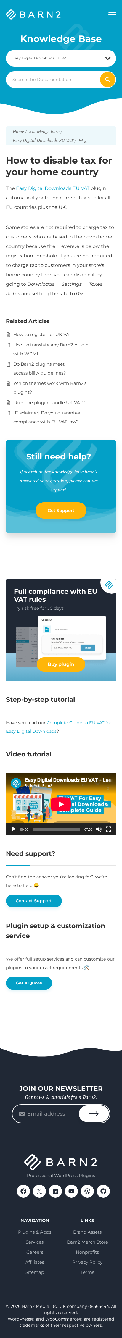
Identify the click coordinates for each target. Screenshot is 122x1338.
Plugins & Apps (34, 1232)
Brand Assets (87, 1232)
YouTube (71, 1191)
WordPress (87, 1191)
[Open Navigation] (112, 15)
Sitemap (34, 1272)
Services (35, 1242)
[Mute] (99, 829)
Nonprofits (87, 1252)
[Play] (14, 829)
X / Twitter (39, 1191)
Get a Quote (29, 983)
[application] (61, 804)
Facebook (23, 1191)
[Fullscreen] (108, 829)
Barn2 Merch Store (87, 1242)
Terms (87, 1272)
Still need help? (58, 456)
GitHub (103, 1191)
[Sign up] (94, 1113)
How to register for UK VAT (42, 334)
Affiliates (34, 1262)
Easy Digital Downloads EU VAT (52, 188)
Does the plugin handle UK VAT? (49, 402)
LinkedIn (55, 1191)
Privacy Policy (87, 1262)
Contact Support (34, 900)
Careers (34, 1252)
